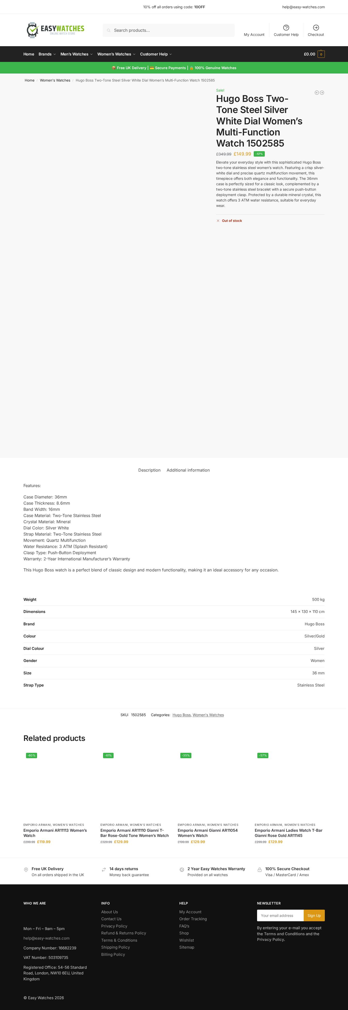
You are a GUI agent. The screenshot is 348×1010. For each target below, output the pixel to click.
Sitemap (186, 947)
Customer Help (286, 34)
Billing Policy (113, 954)
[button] (314, 54)
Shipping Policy (115, 947)
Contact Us (111, 918)
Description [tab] (149, 470)
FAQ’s (184, 926)
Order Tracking (193, 918)
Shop (184, 933)
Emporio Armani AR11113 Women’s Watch (55, 833)
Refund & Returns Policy (123, 933)
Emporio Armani (37, 825)
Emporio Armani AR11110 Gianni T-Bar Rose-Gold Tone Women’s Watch (134, 833)
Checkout (316, 34)
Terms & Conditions (119, 940)
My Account (254, 34)
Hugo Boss (182, 715)
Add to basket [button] (58, 852)
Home (30, 80)
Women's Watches (55, 80)
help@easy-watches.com (46, 938)
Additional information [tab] (188, 470)
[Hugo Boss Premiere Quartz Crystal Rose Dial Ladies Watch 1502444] (322, 92)
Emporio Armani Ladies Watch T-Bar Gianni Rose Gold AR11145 (288, 833)
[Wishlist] (85, 758)
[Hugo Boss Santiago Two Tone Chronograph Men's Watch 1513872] (316, 92)
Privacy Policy (114, 926)
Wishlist (186, 940)
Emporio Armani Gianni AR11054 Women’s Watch (208, 833)
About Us (109, 911)
